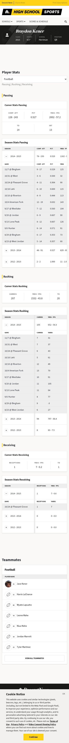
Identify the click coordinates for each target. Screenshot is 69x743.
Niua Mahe (20, 625)
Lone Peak (12, 221)
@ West (11, 175)
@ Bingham (12, 169)
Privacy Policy (17, 724)
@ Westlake (13, 208)
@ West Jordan (14, 241)
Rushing (16, 84)
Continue (33, 737)
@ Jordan (12, 215)
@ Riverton (13, 195)
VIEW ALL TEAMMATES (34, 658)
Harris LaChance (22, 594)
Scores (38, 21)
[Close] (63, 694)
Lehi (10, 189)
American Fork (14, 202)
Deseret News (7, 3)
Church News (20, 3)
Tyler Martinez (21, 647)
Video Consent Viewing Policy (42, 724)
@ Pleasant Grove (16, 182)
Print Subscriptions (60, 3)
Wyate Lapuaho (22, 604)
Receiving (27, 84)
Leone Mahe (20, 615)
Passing (6, 84)
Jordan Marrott (22, 636)
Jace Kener (20, 583)
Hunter (10, 228)
